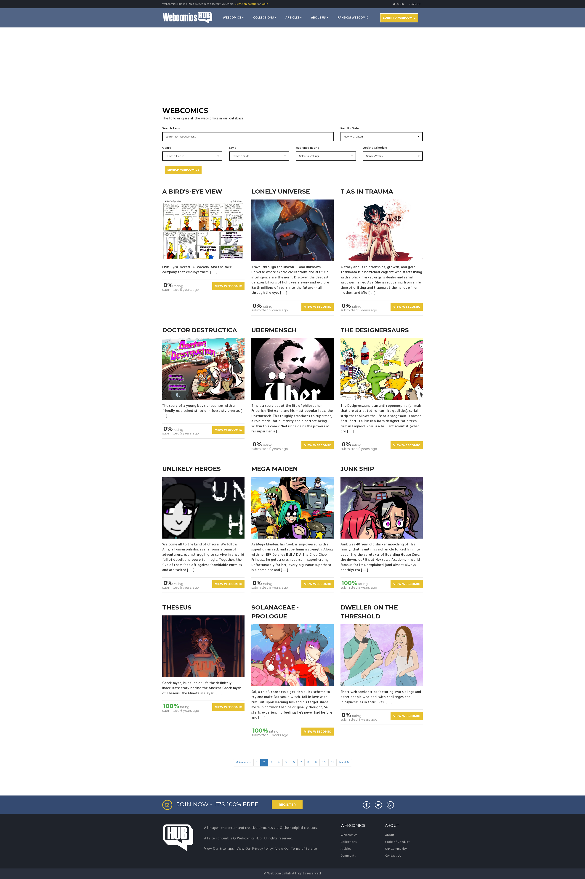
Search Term (171, 128)
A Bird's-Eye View (192, 191)
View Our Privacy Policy (255, 849)
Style (233, 148)
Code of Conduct (397, 842)
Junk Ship (357, 468)
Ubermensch (274, 330)
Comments (348, 855)
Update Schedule (375, 148)
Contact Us (393, 855)
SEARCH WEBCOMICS (183, 169)
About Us (319, 17)
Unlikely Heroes (191, 468)
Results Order (350, 128)
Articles (292, 17)
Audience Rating (307, 148)
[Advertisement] (292, 71)
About (389, 835)
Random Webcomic (353, 17)
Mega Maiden (274, 468)
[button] (381, 136)
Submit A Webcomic (399, 17)
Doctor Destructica (199, 330)
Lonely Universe (280, 191)
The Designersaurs (374, 330)
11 (332, 762)
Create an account (246, 4)
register (414, 4)
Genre (166, 148)
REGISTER (287, 805)
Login (399, 4)
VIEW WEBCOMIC (228, 286)
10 (323, 762)
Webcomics (232, 17)
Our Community (396, 849)
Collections (263, 17)
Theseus (176, 607)
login (265, 4)
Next (343, 762)
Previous (244, 762)
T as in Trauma (366, 191)
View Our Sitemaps (219, 849)
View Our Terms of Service (296, 849)
